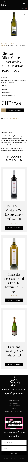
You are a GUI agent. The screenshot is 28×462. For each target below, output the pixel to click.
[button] (23, 3)
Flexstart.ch (14, 459)
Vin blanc (12, 118)
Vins (10, 43)
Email (3, 445)
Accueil (4, 43)
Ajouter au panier (15, 110)
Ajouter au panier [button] (14, 227)
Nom (2, 439)
